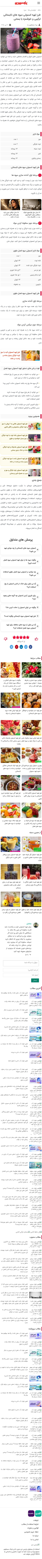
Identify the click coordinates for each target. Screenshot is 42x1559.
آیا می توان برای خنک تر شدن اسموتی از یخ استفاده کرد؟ (20, 585)
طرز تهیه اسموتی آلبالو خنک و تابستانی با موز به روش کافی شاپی (33, 796)
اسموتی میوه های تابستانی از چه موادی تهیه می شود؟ (20, 550)
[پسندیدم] (36, 638)
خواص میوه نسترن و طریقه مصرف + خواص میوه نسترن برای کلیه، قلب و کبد (33, 683)
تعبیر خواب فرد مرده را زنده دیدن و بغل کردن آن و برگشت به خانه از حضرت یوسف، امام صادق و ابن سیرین (14, 1295)
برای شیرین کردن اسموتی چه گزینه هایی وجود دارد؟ (19, 597)
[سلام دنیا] (31, 1516)
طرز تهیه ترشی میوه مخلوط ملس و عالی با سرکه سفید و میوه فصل (31, 739)
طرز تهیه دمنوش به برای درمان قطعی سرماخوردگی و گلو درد (11, 911)
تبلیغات (35, 1520)
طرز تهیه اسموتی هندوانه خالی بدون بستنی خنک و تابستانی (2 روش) (11, 741)
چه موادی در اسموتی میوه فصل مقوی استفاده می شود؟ (19, 573)
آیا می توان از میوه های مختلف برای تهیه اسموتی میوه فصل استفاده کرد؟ (21, 626)
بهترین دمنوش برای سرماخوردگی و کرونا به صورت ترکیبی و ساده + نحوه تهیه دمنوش (31, 768)
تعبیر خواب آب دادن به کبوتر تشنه (18, 1061)
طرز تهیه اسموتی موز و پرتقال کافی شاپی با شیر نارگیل (12, 856)
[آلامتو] (37, 1516)
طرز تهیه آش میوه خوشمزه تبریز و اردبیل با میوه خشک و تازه (11, 794)
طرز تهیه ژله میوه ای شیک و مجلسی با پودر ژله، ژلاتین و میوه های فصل (33, 823)
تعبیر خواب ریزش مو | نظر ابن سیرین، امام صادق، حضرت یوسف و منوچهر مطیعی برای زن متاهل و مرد (14, 1261)
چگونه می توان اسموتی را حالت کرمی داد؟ (21, 607)
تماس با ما (34, 1539)
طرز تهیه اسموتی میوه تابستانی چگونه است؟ (20, 616)
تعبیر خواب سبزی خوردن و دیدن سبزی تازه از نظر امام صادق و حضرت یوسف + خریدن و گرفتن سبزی (14, 1286)
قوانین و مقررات (32, 1528)
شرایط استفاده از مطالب (29, 1524)
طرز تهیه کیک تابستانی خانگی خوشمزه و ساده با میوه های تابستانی (12, 768)
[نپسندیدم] (6, 638)
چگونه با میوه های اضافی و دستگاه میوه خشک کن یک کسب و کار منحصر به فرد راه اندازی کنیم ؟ (12, 684)
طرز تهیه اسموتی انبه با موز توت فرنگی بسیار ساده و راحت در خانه (10, 355)
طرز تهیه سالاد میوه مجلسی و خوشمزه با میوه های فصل (11, 822)
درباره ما (35, 1535)
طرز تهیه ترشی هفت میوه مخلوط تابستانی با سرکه (13, 712)
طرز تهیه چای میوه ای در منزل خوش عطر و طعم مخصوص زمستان (11, 885)
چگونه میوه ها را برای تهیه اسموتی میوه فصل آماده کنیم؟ (19, 562)
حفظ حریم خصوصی (31, 1532)
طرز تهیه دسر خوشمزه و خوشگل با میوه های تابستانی (32, 712)
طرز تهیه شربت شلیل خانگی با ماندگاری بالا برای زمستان (32, 883)
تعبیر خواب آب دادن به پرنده (19, 1052)
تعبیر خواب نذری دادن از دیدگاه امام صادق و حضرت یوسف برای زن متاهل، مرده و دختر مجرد (15, 1320)
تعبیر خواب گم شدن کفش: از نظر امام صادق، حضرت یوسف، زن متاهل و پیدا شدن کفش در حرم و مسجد (14, 1269)
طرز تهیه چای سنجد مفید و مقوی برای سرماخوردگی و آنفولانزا (32, 911)
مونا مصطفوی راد (32, 25)
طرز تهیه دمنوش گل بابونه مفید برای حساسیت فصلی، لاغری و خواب (32, 857)
